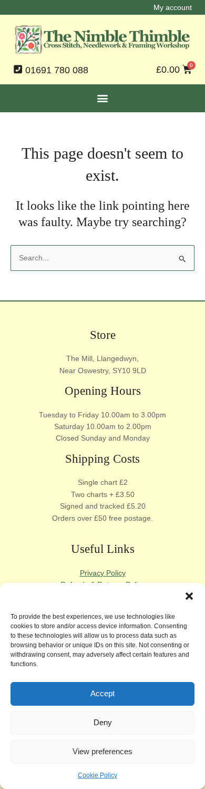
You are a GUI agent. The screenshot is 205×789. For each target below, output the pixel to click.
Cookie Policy (97, 775)
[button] (189, 596)
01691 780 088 (56, 70)
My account (172, 7)
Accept (102, 693)
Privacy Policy (103, 573)
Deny (103, 722)
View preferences (102, 751)
